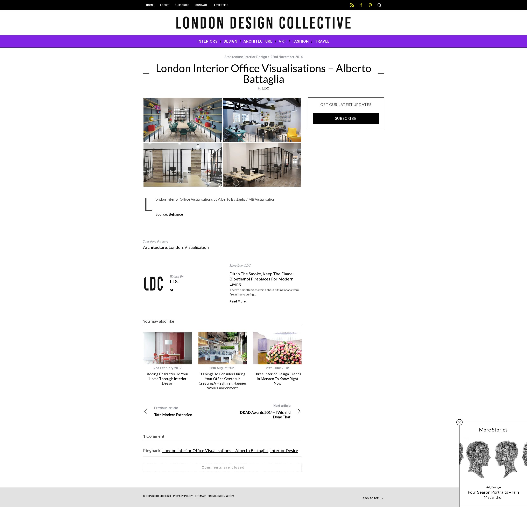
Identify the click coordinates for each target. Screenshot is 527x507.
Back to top (371, 498)
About (164, 5)
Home (150, 5)
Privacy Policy (183, 496)
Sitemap (200, 496)
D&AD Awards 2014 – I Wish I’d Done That (265, 411)
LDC (265, 88)
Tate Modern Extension (173, 411)
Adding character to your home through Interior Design (167, 378)
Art (488, 487)
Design (496, 487)
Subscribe (182, 5)
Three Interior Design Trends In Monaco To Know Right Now (277, 378)
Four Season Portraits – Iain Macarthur (493, 495)
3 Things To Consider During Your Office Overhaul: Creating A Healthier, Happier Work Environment (222, 381)
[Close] (459, 422)
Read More (238, 301)
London (176, 247)
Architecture (233, 57)
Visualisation (196, 247)
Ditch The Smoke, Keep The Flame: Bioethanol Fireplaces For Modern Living (262, 278)
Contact (201, 5)
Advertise (221, 5)
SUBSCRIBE (345, 118)
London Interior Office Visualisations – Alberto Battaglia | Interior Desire (230, 450)
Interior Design (256, 57)
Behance (176, 214)
